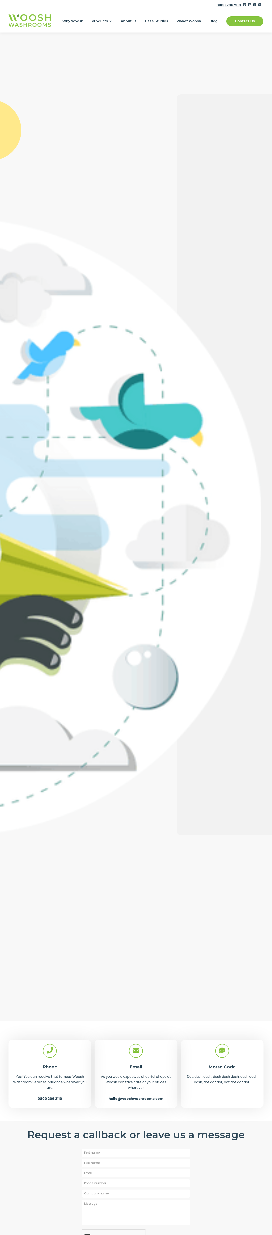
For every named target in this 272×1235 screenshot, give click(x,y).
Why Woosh (72, 21)
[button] (102, 21)
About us (128, 21)
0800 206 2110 (229, 5)
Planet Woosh (189, 21)
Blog (214, 21)
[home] (29, 20)
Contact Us (245, 21)
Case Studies (156, 21)
